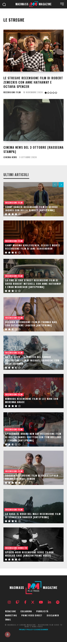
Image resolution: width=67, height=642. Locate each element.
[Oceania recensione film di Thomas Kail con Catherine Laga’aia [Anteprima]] (33, 314)
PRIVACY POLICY (26, 629)
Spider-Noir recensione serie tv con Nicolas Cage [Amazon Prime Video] (29, 553)
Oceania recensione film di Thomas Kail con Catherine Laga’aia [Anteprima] (31, 323)
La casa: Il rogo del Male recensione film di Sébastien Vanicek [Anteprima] (33, 515)
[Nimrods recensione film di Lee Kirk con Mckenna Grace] (33, 391)
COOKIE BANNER (41, 629)
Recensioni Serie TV (16, 547)
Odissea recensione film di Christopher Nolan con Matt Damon (31, 477)
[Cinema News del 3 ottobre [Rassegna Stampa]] (33, 120)
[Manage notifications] (7, 634)
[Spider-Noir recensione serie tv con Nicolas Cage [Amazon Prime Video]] (33, 544)
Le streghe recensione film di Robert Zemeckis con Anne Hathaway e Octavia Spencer (33, 82)
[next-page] (61, 184)
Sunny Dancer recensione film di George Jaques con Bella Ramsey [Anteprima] (31, 208)
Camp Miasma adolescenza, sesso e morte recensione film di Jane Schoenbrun (32, 246)
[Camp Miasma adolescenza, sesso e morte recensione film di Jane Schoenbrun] (33, 237)
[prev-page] (54, 184)
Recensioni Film (12, 92)
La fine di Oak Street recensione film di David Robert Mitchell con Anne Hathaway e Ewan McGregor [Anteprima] (33, 283)
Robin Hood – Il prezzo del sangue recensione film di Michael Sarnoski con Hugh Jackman (32, 360)
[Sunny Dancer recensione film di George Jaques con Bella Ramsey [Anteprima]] (33, 199)
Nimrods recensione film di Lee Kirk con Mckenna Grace (31, 400)
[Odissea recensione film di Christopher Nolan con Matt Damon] (33, 468)
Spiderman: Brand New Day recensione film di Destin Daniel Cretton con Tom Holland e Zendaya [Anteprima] (33, 437)
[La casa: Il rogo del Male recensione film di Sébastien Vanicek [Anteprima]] (33, 506)
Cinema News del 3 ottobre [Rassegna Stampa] (33, 149)
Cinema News (10, 157)
